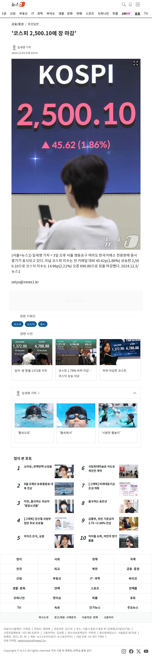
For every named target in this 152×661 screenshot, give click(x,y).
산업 (19, 579)
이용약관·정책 (90, 617)
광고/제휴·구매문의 (65, 617)
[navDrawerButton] (138, 4)
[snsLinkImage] (124, 651)
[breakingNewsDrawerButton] (130, 4)
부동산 (57, 579)
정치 (19, 559)
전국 (19, 569)
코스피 (17, 324)
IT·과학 (95, 579)
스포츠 (95, 588)
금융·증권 (133, 569)
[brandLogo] (18, 4)
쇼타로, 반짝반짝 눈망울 (38, 466)
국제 (133, 559)
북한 (95, 569)
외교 (57, 569)
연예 (57, 588)
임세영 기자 (24, 47)
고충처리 (108, 617)
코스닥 (31, 324)
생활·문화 (19, 588)
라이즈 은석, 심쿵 (34, 536)
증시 (42, 324)
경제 (95, 559)
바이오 (133, 579)
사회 (57, 559)
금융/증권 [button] (17, 24)
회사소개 (43, 617)
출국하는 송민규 (97, 501)
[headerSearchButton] (124, 4)
